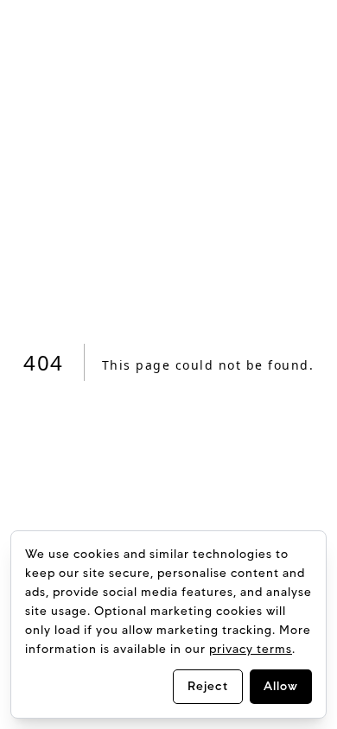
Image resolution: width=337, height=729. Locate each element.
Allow (281, 686)
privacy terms (250, 649)
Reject (208, 686)
